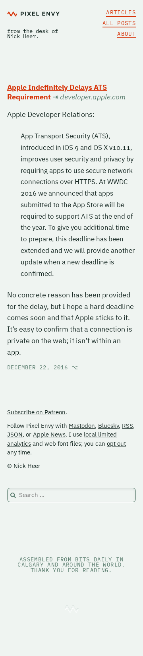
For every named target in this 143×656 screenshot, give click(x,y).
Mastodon (82, 425)
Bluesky (108, 425)
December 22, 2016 (42, 367)
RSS (127, 425)
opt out (116, 443)
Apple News (49, 434)
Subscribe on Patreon (36, 412)
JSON (15, 434)
